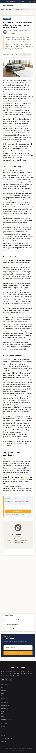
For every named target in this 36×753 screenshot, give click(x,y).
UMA (2, 716)
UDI (2, 714)
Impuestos (9, 9)
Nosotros (3, 729)
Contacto (4, 732)
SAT (2, 687)
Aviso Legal (4, 741)
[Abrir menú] (33, 5)
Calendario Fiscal (6, 719)
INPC (2, 711)
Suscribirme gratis (18, 653)
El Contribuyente (13, 30)
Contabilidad (4, 698)
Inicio (2, 9)
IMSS (2, 693)
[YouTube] (2, 679)
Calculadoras (5, 705)
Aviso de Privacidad (6, 738)
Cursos (3, 726)
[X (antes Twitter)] (6, 679)
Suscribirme (18, 511)
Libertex (6, 459)
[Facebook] (10, 679)
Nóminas (3, 696)
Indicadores (4, 708)
